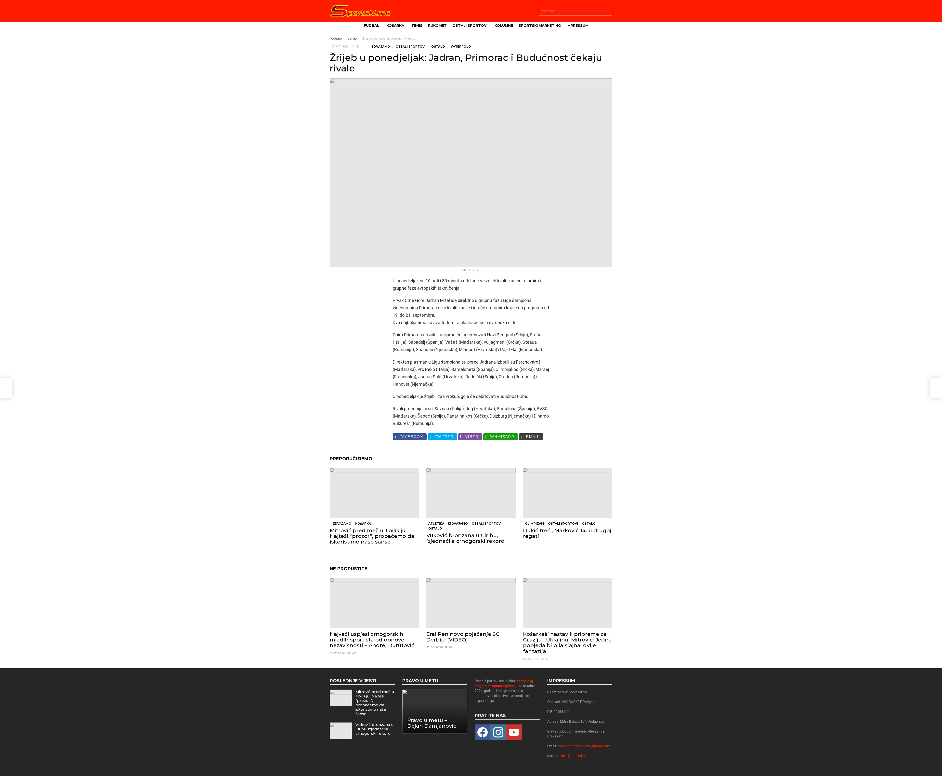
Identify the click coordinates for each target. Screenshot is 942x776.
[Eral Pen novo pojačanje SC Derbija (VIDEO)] (471, 603)
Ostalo (435, 528)
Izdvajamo (341, 523)
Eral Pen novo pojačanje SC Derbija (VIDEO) (462, 637)
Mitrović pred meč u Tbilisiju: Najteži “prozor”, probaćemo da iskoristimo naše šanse (372, 536)
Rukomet (437, 25)
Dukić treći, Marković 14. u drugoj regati (567, 533)
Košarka (395, 25)
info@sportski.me (575, 756)
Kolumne (504, 25)
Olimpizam (534, 523)
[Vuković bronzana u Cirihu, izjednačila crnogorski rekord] (471, 493)
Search (607, 12)
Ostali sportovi (469, 25)
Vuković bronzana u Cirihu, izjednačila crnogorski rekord (465, 538)
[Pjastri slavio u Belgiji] (6, 388)
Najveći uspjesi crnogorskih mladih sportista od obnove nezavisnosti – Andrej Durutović (372, 639)
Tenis (416, 25)
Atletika (436, 523)
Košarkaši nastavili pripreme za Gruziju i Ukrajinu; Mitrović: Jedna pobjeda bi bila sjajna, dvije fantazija (567, 642)
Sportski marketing (540, 25)
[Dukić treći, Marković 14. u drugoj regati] (567, 493)
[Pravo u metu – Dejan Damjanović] (435, 712)
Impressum (577, 25)
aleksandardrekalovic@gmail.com (583, 746)
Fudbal (371, 25)
